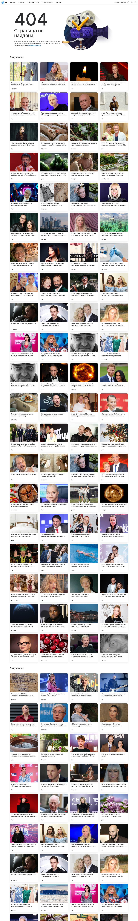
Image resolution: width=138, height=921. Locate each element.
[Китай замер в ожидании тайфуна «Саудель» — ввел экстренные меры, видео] (114, 648)
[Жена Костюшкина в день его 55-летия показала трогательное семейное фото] (24, 898)
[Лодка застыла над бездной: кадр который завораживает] (114, 227)
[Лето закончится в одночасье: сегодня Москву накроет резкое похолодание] (54, 227)
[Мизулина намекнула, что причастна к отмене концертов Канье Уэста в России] (84, 898)
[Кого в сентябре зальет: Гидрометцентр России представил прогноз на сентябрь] (84, 708)
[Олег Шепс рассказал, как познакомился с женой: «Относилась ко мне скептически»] (84, 678)
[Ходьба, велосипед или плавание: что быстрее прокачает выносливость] (84, 558)
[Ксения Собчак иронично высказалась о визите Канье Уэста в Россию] (114, 528)
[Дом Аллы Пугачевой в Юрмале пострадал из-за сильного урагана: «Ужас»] (54, 588)
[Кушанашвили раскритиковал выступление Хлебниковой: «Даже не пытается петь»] (54, 257)
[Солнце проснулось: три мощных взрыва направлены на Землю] (114, 498)
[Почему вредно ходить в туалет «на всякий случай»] (54, 468)
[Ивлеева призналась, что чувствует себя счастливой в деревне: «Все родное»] (114, 317)
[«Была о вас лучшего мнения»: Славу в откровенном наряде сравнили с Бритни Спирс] (24, 347)
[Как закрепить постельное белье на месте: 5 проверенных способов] (24, 528)
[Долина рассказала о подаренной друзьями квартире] (54, 498)
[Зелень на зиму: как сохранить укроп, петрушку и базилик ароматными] (114, 167)
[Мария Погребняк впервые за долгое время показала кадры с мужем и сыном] (114, 708)
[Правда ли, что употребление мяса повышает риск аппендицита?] (24, 498)
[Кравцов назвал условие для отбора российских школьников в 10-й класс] (84, 498)
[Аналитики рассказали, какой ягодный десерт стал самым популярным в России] (54, 648)
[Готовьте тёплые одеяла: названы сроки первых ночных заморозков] (84, 137)
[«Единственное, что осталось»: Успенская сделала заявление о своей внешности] (54, 76)
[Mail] (3, 2)
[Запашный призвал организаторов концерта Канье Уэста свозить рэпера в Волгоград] (54, 528)
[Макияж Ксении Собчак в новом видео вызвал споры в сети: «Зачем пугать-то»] (114, 407)
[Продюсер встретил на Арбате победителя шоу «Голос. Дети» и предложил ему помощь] (24, 167)
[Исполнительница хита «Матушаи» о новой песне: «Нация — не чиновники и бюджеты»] (24, 838)
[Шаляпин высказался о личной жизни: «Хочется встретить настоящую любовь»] (24, 257)
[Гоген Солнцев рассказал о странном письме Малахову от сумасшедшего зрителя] (24, 558)
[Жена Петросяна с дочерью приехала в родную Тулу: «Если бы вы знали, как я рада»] (114, 106)
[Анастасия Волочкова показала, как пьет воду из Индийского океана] (84, 468)
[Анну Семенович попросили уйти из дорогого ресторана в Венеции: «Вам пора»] (114, 76)
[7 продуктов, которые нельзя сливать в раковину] (24, 407)
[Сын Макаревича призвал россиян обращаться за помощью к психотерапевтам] (84, 528)
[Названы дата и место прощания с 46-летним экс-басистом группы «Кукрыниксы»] (114, 748)
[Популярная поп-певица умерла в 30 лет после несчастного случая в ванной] (84, 76)
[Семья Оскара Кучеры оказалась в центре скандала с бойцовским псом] (54, 377)
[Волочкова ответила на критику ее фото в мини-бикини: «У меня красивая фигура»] (24, 778)
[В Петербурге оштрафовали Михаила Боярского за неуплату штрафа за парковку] (84, 287)
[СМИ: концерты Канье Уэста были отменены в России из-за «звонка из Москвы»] (54, 618)
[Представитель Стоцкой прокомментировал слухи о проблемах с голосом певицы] (54, 347)
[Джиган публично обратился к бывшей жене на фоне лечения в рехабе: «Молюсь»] (114, 898)
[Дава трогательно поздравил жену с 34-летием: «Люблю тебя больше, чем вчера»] (114, 558)
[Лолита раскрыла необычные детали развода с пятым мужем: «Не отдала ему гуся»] (24, 868)
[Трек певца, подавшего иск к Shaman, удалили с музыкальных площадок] (54, 106)
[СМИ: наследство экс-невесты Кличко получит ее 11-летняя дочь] (114, 468)
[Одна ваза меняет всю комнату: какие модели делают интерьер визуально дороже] (24, 588)
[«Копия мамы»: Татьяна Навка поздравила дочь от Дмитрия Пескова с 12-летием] (24, 137)
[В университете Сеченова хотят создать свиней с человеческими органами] (54, 137)
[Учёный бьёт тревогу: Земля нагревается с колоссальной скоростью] (24, 618)
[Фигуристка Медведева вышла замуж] (114, 808)
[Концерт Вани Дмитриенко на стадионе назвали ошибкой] (84, 748)
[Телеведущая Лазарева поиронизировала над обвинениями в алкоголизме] (84, 588)
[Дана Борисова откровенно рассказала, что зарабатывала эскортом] (54, 438)
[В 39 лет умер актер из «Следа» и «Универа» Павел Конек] (54, 838)
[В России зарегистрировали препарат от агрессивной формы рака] (114, 257)
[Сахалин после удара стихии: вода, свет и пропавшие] (84, 618)
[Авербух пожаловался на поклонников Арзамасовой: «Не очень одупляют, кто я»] (54, 287)
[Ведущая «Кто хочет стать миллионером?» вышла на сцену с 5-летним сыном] (54, 708)
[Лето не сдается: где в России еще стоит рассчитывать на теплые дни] (54, 678)
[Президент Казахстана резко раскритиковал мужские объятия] (54, 778)
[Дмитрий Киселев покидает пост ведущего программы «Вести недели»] (84, 106)
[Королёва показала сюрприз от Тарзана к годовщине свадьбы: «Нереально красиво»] (24, 227)
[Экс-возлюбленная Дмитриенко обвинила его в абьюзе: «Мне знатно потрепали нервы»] (84, 808)
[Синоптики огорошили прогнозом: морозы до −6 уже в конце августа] (84, 257)
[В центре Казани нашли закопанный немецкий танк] (54, 197)
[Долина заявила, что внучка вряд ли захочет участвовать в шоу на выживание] (24, 648)
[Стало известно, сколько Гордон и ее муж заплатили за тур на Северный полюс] (84, 227)
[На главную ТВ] (5, 2)
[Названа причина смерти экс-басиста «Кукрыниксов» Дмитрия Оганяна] (84, 347)
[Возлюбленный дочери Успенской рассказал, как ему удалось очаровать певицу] (54, 898)
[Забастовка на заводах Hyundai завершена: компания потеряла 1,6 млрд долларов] (114, 678)
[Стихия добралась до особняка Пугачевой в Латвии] (54, 748)
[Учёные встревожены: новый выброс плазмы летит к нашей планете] (84, 377)
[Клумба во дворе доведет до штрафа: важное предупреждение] (54, 808)
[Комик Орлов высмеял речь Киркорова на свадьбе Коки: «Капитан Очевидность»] (84, 648)
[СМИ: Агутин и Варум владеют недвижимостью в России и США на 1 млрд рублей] (114, 137)
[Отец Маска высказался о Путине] (24, 468)
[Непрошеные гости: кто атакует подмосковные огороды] (84, 167)
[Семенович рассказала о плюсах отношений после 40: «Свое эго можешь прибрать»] (114, 618)
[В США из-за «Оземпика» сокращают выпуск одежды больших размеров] (114, 347)
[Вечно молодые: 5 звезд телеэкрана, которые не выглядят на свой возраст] (114, 197)
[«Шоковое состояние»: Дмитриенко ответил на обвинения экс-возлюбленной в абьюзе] (54, 317)
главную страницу (34, 45)
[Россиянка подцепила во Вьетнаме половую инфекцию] (24, 76)
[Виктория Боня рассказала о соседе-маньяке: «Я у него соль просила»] (24, 678)
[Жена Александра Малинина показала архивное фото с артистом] (84, 317)
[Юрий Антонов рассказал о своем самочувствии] (24, 197)
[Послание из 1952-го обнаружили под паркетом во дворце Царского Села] (24, 748)
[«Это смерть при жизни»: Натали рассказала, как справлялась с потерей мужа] (114, 838)
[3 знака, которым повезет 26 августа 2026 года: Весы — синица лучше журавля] (84, 838)
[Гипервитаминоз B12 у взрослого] (24, 317)
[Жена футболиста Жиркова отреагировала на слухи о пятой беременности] (84, 407)
